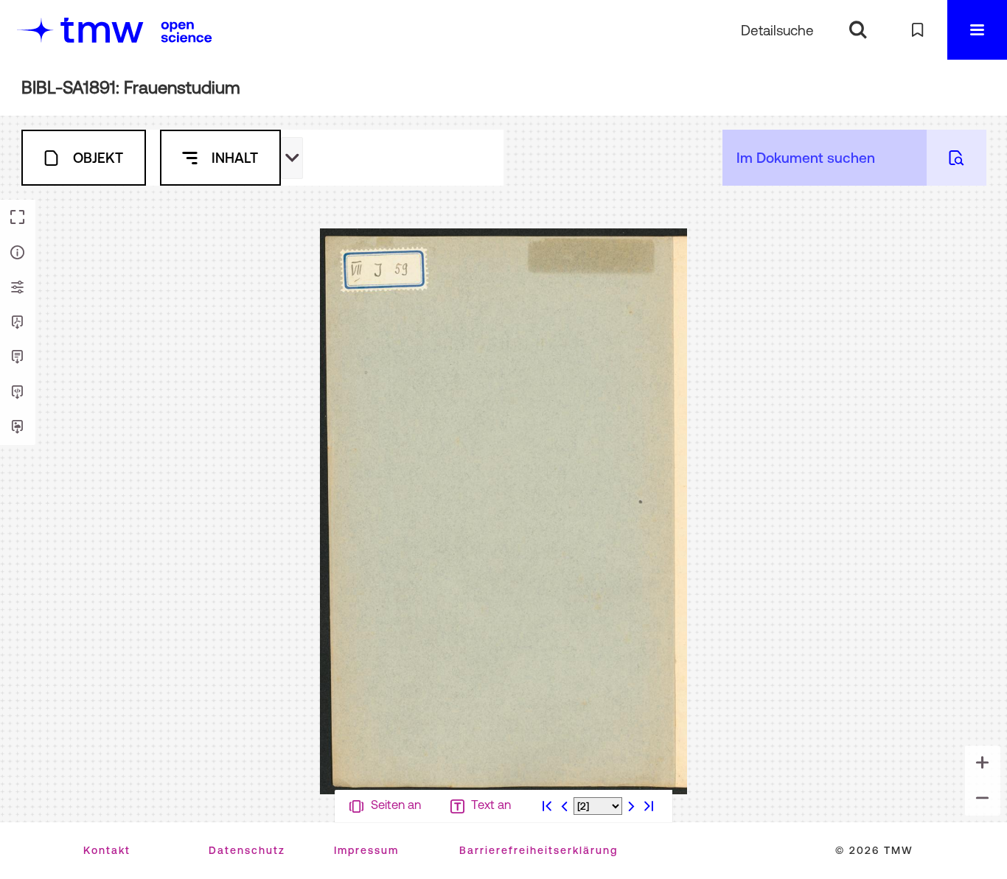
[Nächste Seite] (631, 863)
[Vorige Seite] (565, 863)
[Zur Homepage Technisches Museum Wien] (80, 30)
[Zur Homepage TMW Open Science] (186, 32)
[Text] (17, 357)
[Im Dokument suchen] (956, 158)
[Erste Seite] (547, 863)
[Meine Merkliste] (917, 30)
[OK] (858, 30)
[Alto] (17, 392)
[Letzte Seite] (649, 863)
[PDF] (17, 322)
